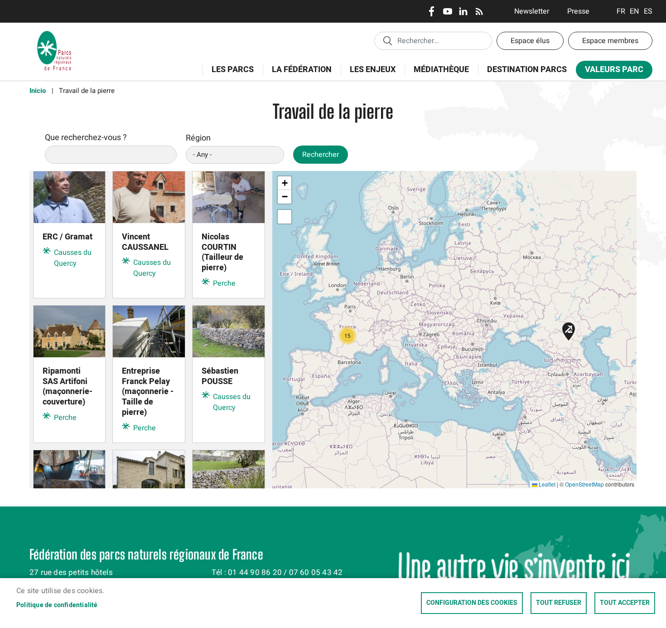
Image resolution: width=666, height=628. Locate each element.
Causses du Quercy (73, 258)
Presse (578, 11)
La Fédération (297, 74)
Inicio (37, 91)
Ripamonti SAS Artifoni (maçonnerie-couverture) (67, 386)
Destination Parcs (527, 69)
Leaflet (546, 484)
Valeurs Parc (609, 71)
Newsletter (531, 11)
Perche (224, 283)
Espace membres (610, 40)
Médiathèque (441, 69)
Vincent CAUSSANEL (145, 242)
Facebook (431, 11)
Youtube (447, 11)
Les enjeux (368, 74)
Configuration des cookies (471, 603)
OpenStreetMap (584, 484)
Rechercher (320, 154)
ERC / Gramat (67, 237)
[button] (568, 331)
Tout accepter (625, 603)
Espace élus (530, 40)
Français (621, 11)
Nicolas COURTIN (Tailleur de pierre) (222, 252)
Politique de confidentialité (57, 605)
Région (198, 138)
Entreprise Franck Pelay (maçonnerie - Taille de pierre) (148, 392)
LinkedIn (463, 11)
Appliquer (387, 40)
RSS (479, 11)
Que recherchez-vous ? (86, 137)
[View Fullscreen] (284, 217)
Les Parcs (228, 74)
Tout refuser (558, 603)
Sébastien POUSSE (220, 376)
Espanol (648, 11)
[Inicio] (54, 34)
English (634, 11)
